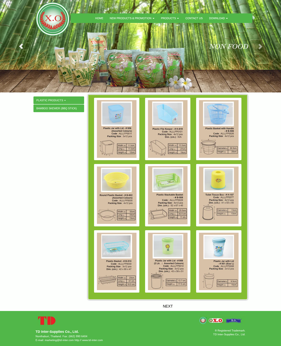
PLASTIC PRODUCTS (50, 100)
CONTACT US (194, 18)
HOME (99, 18)
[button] (21, 46)
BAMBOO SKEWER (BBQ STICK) (56, 108)
